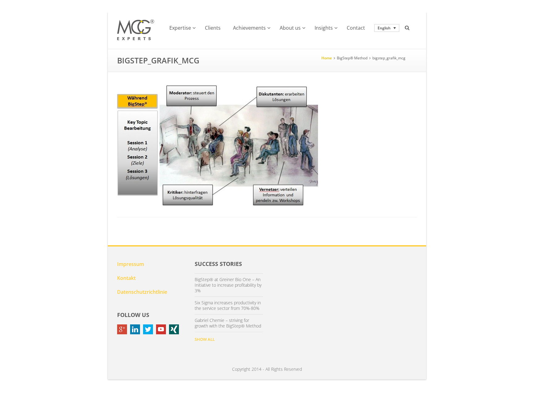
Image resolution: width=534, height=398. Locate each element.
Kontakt (126, 278)
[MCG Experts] (135, 30)
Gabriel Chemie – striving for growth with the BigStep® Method (228, 323)
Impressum (130, 264)
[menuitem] (386, 28)
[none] (386, 28)
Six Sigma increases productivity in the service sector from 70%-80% (228, 305)
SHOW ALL (205, 339)
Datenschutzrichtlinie (142, 292)
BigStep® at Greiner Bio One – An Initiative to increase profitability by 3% (228, 285)
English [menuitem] (384, 28)
